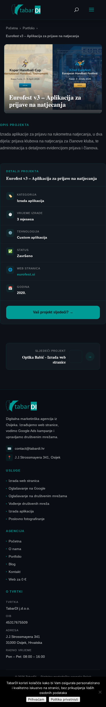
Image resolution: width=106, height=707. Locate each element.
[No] (99, 692)
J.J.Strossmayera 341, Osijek (33, 457)
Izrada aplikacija (21, 511)
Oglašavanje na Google (27, 488)
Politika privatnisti (64, 699)
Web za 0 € (17, 579)
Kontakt (14, 572)
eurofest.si (26, 274)
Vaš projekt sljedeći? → (53, 312)
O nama (15, 549)
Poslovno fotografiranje (27, 519)
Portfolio (29, 28)
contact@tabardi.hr (26, 448)
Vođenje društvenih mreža (29, 504)
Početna (12, 28)
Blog (12, 564)
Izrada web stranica (24, 481)
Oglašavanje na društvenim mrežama (38, 496)
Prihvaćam (36, 699)
